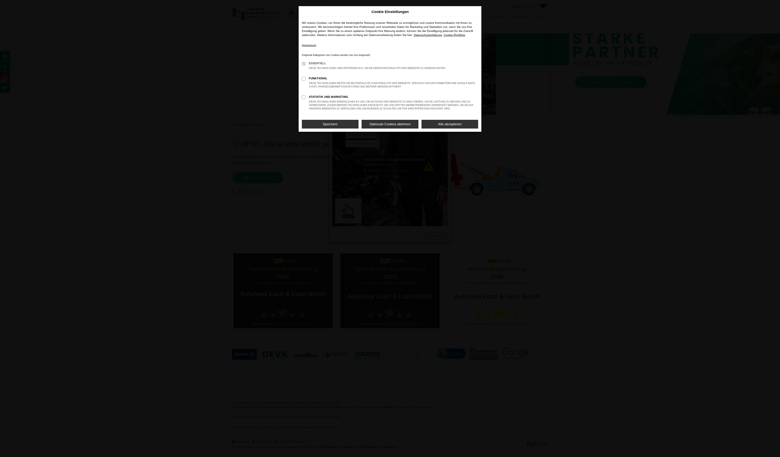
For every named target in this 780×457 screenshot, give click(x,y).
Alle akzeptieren (450, 124)
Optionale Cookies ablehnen (390, 124)
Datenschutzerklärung (428, 35)
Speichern (330, 124)
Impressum (309, 45)
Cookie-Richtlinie (454, 35)
